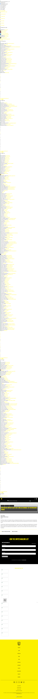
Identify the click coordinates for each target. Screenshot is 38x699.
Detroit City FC (7, 47)
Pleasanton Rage (8, 430)
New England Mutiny (10, 420)
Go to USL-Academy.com (3, 496)
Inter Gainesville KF (9, 228)
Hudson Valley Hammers (11, 227)
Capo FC (4, 183)
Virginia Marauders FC (10, 321)
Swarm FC (5, 300)
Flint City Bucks (7, 217)
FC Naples (5, 112)
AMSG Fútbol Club (9, 366)
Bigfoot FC (2, 174)
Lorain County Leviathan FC (13, 242)
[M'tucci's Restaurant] (5, 582)
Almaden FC (6, 164)
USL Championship (3, 5)
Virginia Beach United (10, 320)
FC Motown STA (7, 212)
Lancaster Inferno (8, 406)
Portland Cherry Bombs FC (12, 432)
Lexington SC (6, 35)
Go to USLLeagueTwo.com (4, 357)
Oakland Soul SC (8, 425)
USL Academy (3, 9)
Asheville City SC (8, 170)
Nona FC (4, 263)
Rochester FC (7, 285)
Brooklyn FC (6, 29)
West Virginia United (9, 327)
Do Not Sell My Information (19, 690)
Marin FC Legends (8, 249)
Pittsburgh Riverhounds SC (12, 63)
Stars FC (4, 304)
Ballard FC (5, 172)
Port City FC (6, 275)
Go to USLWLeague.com (3, 491)
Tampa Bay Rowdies (9, 69)
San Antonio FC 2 (8, 289)
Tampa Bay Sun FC (4, 37)
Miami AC (5, 253)
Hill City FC (5, 223)
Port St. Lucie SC (8, 124)
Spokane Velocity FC (10, 118)
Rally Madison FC (8, 435)
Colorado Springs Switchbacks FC (15, 46)
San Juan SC (6, 292)
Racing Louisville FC (9, 434)
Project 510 (5, 276)
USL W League (3, 8)
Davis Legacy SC (7, 198)
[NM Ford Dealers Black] (5, 599)
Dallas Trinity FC (3, 32)
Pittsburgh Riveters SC (10, 429)
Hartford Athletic (8, 50)
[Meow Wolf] (5, 586)
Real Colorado (7, 280)
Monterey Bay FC (8, 57)
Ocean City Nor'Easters (11, 268)
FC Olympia (6, 213)
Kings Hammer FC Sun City (13, 404)
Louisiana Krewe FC (9, 245)
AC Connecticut (7, 155)
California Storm (7, 374)
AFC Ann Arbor (7, 158)
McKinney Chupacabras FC (12, 250)
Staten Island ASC (8, 305)
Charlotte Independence (11, 105)
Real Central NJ (7, 278)
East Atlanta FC (7, 206)
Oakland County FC (9, 267)
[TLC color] (5, 620)
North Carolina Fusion (10, 422)
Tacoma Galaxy (7, 455)
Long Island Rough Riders (12, 241)
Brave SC (4, 180)
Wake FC (4, 322)
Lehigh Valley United (9, 237)
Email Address (4, 544)
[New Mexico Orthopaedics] (5, 590)
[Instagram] (2, 40)
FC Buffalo (5, 210)
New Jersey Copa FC (10, 262)
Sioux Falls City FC (8, 445)
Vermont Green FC (9, 319)
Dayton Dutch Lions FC (11, 199)
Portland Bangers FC (10, 274)
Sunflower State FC (9, 309)
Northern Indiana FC (10, 265)
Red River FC (6, 282)
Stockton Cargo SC (9, 454)
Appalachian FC (7, 167)
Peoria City (5, 272)
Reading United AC (9, 277)
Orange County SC (8, 61)
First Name (3, 548)
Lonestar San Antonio (10, 408)
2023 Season (2, 505)
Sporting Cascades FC (10, 125)
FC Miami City (7, 211)
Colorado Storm (7, 194)
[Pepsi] (5, 603)
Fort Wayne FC (7, 108)
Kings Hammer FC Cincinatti (13, 403)
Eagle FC (4, 204)
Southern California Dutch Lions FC (16, 449)
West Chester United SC (11, 323)
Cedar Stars (5, 184)
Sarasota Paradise (8, 117)
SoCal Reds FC (7, 447)
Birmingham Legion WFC (11, 371)
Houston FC (6, 226)
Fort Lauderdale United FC (5, 34)
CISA (3, 192)
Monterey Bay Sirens (10, 417)
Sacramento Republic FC (11, 65)
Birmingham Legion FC (10, 43)
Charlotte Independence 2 (12, 186)
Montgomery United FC (11, 258)
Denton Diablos (7, 201)
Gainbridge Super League (4, 3)
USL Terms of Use (19, 687)
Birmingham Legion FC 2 (11, 175)
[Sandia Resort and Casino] (5, 616)
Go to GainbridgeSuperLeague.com (5, 38)
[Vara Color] (5, 628)
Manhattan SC (7, 248)
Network (6, 1)
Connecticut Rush (8, 197)
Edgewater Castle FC (10, 207)
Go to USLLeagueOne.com (4, 151)
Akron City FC (7, 161)
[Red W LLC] (5, 611)
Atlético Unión (7, 171)
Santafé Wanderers (9, 293)
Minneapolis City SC (9, 256)
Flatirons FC (6, 216)
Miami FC (5, 56)
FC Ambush (6, 209)
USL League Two (3, 7)
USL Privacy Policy (19, 688)
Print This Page (14, 531)
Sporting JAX (6, 36)
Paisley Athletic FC (9, 427)
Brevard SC (5, 181)
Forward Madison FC (10, 109)
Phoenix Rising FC (8, 62)
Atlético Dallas (7, 72)
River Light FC (7, 283)
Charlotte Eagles (7, 185)
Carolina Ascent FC (4, 30)
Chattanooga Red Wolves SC (13, 106)
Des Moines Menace (9, 202)
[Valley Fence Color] (5, 624)
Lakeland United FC (9, 234)
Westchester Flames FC (11, 328)
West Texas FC (7, 325)
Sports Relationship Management (16, 692)
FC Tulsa (4, 70)
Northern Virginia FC (10, 266)
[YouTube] (2, 99)
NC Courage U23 (8, 419)
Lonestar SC (6, 240)
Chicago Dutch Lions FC (11, 189)
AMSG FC (5, 165)
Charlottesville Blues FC (11, 188)
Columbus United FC (10, 195)
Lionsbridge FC (7, 238)
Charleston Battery (9, 45)
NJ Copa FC (6, 421)
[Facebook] (0, 40)
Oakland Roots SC (8, 60)
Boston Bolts (6, 177)
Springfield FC (7, 302)
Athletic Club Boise (9, 103)
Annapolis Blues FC (9, 166)
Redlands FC (6, 281)
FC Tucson (5, 214)
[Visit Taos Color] (5, 632)
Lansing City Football (10, 235)
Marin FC (4, 412)
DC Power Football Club (4, 33)
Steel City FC (6, 306)
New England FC (8, 260)
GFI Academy (7, 220)
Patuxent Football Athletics (12, 271)
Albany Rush (6, 162)
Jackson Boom (7, 230)
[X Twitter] (1, 40)
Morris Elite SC (7, 259)
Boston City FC (7, 179)
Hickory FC (5, 222)
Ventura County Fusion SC (12, 318)
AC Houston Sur (7, 156)
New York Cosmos (8, 114)
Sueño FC (5, 308)
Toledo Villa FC (7, 313)
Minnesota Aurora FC (10, 414)
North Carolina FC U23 (10, 264)
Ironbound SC (7, 229)
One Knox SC (6, 111)
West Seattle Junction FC (11, 324)
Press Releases (12, 505)
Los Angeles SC (7, 410)
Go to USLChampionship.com (4, 98)
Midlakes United (3, 254)
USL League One (3, 6)
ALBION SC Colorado (10, 163)
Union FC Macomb (9, 315)
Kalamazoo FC (7, 231)
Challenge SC (6, 379)
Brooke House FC (8, 182)
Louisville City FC (8, 55)
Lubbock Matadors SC (10, 247)
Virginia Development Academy (14, 463)
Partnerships (7, 505)
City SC (4, 191)
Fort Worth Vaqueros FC (11, 219)
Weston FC (5, 330)
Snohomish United (8, 296)
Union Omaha (7, 119)
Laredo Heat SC (7, 236)
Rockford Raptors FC (10, 286)
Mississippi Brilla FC (9, 257)
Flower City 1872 (7, 397)
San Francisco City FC (10, 290)
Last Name (3, 552)
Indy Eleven (5, 51)
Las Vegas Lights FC (10, 52)
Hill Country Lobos (8, 225)
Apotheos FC (6, 168)
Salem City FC (7, 287)
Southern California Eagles (12, 299)
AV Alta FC (5, 102)
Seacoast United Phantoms (12, 294)
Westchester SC (7, 120)
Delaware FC (6, 200)
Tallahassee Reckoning (10, 456)
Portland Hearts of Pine (11, 115)
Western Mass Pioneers (11, 329)
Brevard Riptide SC (9, 372)
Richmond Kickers (8, 116)
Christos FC (6, 190)
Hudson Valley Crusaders (11, 400)
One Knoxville (7, 426)
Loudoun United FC (9, 54)
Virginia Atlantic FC (9, 460)
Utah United (6, 317)
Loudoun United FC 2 (10, 244)
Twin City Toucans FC (10, 314)
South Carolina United (10, 297)
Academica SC (7, 157)
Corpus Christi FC (8, 107)
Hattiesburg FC (7, 221)
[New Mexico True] (5, 595)
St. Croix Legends (8, 303)
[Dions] (5, 569)
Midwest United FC (9, 255)
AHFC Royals (7, 159)
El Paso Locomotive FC (11, 49)
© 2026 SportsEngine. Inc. (19, 693)
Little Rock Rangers (9, 239)
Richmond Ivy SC (8, 437)
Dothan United (7, 203)
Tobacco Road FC (8, 312)
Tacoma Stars (7, 310)
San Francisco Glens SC (11, 291)
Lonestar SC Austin (9, 407)
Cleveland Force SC (9, 193)
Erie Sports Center (8, 208)
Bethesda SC (6, 173)
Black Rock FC (7, 176)
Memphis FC (6, 251)
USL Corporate (2, 10)
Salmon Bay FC (7, 443)
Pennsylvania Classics (10, 269)
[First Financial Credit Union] (5, 574)
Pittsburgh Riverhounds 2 (12, 273)
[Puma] (5, 607)
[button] (35, 499)
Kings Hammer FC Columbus (13, 232)
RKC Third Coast (8, 284)
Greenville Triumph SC (10, 110)
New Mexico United (9, 59)
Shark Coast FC (7, 295)
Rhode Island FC (8, 64)
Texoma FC (5, 311)
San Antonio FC (7, 66)
